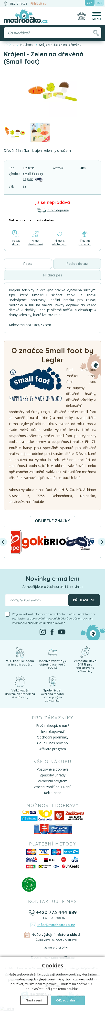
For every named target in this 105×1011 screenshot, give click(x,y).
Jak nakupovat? (52, 731)
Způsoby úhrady (52, 775)
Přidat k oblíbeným (59, 242)
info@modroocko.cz (56, 924)
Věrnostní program (52, 781)
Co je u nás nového (52, 743)
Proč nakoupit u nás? (52, 725)
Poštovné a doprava (53, 769)
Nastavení (34, 1000)
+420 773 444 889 (56, 912)
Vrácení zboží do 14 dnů (53, 787)
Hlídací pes (52, 275)
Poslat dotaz (16, 242)
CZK (90, 3)
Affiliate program (52, 749)
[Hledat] (95, 32)
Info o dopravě (58, 210)
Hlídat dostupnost (35, 242)
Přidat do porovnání (84, 242)
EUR (99, 3)
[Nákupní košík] (81, 16)
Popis (27, 264)
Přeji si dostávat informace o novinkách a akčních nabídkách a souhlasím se (53, 618)
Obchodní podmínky (52, 737)
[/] (19, 651)
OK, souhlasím (67, 1000)
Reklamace (52, 792)
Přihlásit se (39, 3)
